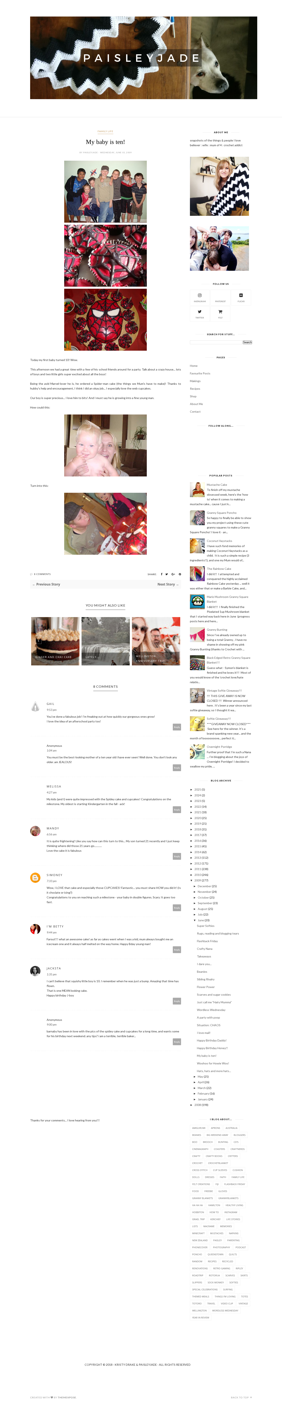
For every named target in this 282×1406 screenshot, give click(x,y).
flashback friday (234, 1184)
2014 (197, 852)
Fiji (217, 1184)
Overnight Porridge (219, 746)
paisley (217, 1240)
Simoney (55, 875)
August (202, 909)
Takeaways (204, 956)
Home (194, 365)
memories (226, 1226)
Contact (195, 411)
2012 (197, 863)
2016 (197, 840)
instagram (200, 301)
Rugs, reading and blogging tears (218, 933)
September (205, 903)
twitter (200, 317)
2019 (197, 823)
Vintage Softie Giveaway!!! (224, 690)
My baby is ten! (207, 1055)
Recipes (195, 388)
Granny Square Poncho (222, 512)
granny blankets (202, 1198)
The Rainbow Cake (219, 568)
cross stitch (199, 1170)
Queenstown (215, 1254)
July (200, 914)
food (195, 1191)
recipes (212, 1261)
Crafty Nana (204, 948)
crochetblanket (218, 1163)
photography (221, 1247)
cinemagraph (200, 1149)
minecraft (198, 1233)
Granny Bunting (217, 629)
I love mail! (204, 1032)
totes (244, 1296)
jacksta (54, 968)
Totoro (197, 1303)
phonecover (199, 1247)
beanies (196, 1134)
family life (105, 131)
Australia (231, 1127)
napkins (233, 1233)
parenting (233, 1240)
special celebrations (205, 1289)
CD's (236, 1142)
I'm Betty (55, 926)
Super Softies (205, 925)
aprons (215, 1127)
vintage (243, 1303)
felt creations (201, 1184)
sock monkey (216, 1282)
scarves (230, 1275)
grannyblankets (228, 1198)
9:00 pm (52, 1024)
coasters (219, 1149)
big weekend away (217, 1134)
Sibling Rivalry (205, 979)
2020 (197, 818)
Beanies (202, 971)
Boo (194, 1142)
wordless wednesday (225, 1310)
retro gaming (221, 1268)
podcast (241, 1247)
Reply (177, 727)
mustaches (216, 1233)
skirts (244, 1275)
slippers (197, 1282)
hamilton (214, 1205)
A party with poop (208, 1017)
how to (214, 1212)
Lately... (42, 657)
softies (233, 1282)
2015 (197, 846)
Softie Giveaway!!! (219, 718)
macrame (208, 1226)
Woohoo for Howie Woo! (213, 1063)
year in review (200, 1317)
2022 (197, 806)
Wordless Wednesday (211, 1010)
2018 (197, 829)
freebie (208, 1191)
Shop (193, 396)
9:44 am (52, 932)
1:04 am (52, 750)
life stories (233, 1219)
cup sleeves (220, 1170)
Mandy (53, 828)
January (203, 1099)
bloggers (239, 1134)
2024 (197, 795)
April (201, 1082)
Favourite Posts (200, 373)
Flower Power (206, 987)
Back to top (240, 1397)
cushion (238, 1170)
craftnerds (238, 1149)
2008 (197, 1105)
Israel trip (198, 1219)
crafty (196, 1156)
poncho (197, 1254)
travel (211, 1303)
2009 (197, 880)
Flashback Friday (207, 941)
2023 (197, 801)
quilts (233, 1254)
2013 (197, 857)
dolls (195, 1177)
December (204, 886)
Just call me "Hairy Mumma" (214, 1002)
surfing (228, 1289)
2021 (197, 812)
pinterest (220, 301)
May (200, 1076)
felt (220, 317)
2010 (197, 874)
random (197, 1261)
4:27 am (52, 792)
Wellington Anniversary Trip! (100, 658)
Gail (51, 704)
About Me (196, 404)
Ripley (239, 1268)
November (204, 891)
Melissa (54, 786)
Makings (195, 381)
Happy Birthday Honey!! (212, 1048)
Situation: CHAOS (208, 1025)
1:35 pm (52, 974)
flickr (241, 301)
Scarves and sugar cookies (214, 994)
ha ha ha (197, 1205)
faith (223, 1177)
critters (233, 1156)
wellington (199, 1310)
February (203, 1093)
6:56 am (52, 834)
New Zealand (200, 1240)
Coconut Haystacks (219, 541)
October (203, 897)
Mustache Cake (217, 484)
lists (195, 1226)
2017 (197, 835)
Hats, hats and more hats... (214, 1071)
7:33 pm (52, 881)
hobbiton (198, 1212)
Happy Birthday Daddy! (212, 1040)
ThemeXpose (67, 1397)
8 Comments (42, 574)
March (202, 1088)
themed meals (200, 1296)
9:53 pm (52, 709)
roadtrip (197, 1275)
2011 (197, 869)
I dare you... (204, 964)
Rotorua (214, 1275)
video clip (227, 1303)
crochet (197, 1163)
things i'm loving (225, 1296)
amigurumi (198, 1127)
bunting (223, 1142)
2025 (197, 789)
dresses (209, 1177)
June (201, 920)
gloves (222, 1191)
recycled (227, 1261)
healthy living (234, 1205)
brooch (208, 1142)
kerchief (215, 1219)
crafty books (214, 1156)
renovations (200, 1268)
